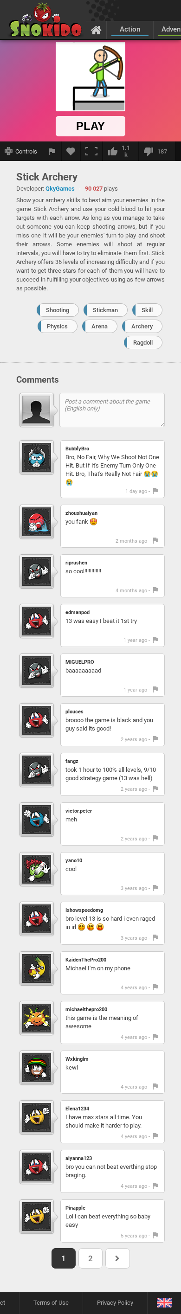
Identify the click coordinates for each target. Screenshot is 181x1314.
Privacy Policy (115, 1302)
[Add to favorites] (71, 151)
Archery (142, 326)
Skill (147, 310)
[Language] (164, 1303)
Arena (99, 326)
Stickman (105, 310)
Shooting (57, 310)
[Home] (96, 29)
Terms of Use (51, 1302)
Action (130, 29)
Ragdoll (143, 342)
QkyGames (60, 188)
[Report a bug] (52, 151)
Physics (57, 326)
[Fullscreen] (91, 151)
